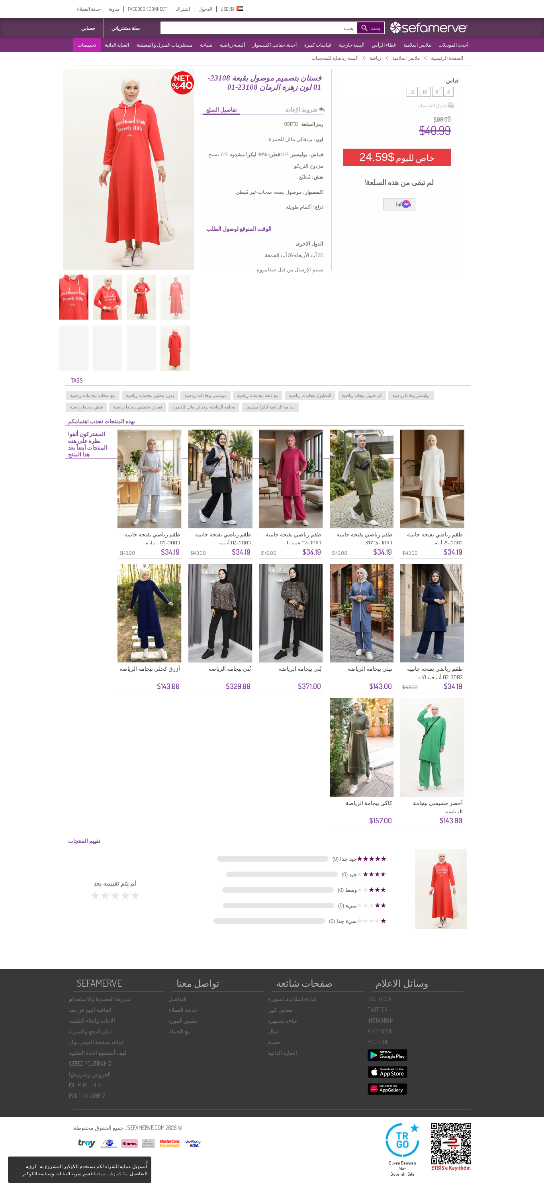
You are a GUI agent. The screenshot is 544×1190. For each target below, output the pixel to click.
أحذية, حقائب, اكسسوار (274, 45)
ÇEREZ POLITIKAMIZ (90, 1063)
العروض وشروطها (90, 1074)
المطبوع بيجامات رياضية (310, 395)
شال (273, 1031)
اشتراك (182, 9)
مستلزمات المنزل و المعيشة (164, 45)
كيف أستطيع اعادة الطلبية (98, 1052)
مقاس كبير (280, 1009)
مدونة (114, 9)
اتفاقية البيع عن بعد (90, 1009)
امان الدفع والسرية (90, 1031)
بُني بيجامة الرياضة (300, 668)
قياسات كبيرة (317, 45)
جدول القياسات (432, 105)
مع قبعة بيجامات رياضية (257, 395)
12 (412, 92)
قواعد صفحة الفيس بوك (96, 1042)
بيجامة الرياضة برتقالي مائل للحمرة (203, 407)
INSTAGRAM (380, 1020)
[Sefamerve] (430, 27)
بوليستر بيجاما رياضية (411, 395)
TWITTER (377, 1009)
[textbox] (270, 28)
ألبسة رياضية (232, 45)
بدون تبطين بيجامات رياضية (150, 395)
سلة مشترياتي (126, 28)
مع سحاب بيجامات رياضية (92, 395)
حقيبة (274, 1042)
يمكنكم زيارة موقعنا (111, 1173)
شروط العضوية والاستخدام (100, 999)
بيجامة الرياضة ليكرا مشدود (270, 407)
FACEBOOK (379, 999)
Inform (403, 204)
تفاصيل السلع (221, 109)
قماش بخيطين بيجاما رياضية (137, 407)
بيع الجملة (179, 1031)
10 (425, 92)
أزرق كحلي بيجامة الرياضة (149, 668)
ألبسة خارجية (351, 45)
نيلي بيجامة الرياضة (370, 668)
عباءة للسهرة (283, 1020)
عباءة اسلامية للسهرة (292, 999)
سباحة (206, 45)
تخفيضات (87, 45)
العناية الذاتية (117, 45)
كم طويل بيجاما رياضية (362, 395)
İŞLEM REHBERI (85, 1085)
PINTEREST (380, 1031)
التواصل (177, 999)
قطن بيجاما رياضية (86, 407)
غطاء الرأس (384, 45)
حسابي (88, 28)
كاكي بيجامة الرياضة (369, 802)
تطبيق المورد (183, 1020)
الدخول (205, 9)
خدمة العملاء (89, 9)
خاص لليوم (397, 157)
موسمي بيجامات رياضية (205, 395)
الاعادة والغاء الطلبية (92, 1020)
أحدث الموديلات (453, 45)
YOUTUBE (378, 1042)
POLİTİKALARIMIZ (87, 1095)
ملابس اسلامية (417, 45)
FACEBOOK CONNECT (147, 9)
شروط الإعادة (301, 109)
